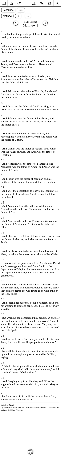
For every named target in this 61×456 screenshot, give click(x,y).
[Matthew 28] (15, 24)
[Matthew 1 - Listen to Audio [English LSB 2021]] (30, 452)
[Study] (11, 3)
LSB (21, 10)
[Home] (3, 3)
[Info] (19, 3)
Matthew (7, 16)
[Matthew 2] (45, 24)
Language (8, 10)
